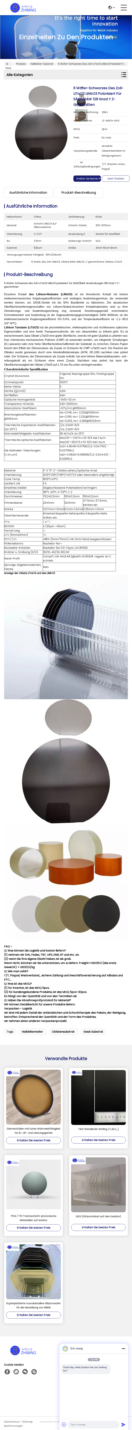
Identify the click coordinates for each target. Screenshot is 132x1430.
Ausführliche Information (28, 192)
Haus (8, 64)
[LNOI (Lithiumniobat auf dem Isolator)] (98, 1184)
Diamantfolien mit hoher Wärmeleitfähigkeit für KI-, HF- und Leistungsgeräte (33, 1131)
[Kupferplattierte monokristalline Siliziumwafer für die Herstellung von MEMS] (33, 1271)
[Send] (123, 1424)
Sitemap (28, 1421)
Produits (21, 64)
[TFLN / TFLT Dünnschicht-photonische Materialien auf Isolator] (33, 1184)
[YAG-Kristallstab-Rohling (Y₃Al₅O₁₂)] (98, 1097)
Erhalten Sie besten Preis (90, 178)
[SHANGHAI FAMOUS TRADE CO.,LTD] (23, 7)
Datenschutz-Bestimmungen (12, 1424)
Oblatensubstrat (63, 1032)
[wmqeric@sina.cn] (34, 1372)
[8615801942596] (16, 1372)
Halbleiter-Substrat (42, 64)
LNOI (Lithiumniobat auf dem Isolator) (98, 1216)
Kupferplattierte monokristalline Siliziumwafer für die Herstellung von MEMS (33, 1305)
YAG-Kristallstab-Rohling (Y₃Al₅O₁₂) (98, 1129)
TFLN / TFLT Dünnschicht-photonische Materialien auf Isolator (33, 1218)
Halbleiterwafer (32, 1032)
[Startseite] (23, 1354)
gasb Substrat (93, 1032)
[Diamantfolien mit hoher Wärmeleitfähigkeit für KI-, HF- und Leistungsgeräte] (33, 1097)
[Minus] (123, 1348)
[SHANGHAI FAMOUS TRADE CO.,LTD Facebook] (7, 1372)
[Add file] (64, 1424)
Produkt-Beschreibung (79, 192)
